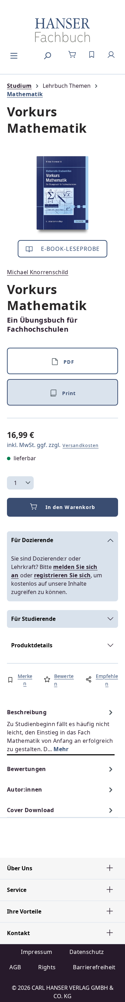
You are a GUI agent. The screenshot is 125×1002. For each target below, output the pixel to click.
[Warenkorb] (72, 55)
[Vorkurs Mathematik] (62, 195)
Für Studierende (33, 619)
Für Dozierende (32, 540)
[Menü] (14, 55)
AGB (15, 967)
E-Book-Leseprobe (69, 249)
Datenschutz (86, 952)
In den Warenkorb (70, 507)
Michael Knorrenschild (37, 272)
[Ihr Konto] (111, 55)
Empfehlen (107, 680)
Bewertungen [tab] (26, 769)
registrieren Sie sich (62, 575)
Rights (47, 967)
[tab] (61, 730)
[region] (62, 195)
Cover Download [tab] (30, 810)
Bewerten (64, 680)
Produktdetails (31, 645)
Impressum (36, 952)
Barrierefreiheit (94, 967)
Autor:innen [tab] (24, 789)
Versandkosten (80, 445)
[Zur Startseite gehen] (62, 30)
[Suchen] (47, 55)
